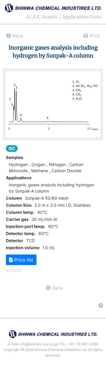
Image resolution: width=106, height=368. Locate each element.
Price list (23, 260)
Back (17, 36)
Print (94, 36)
